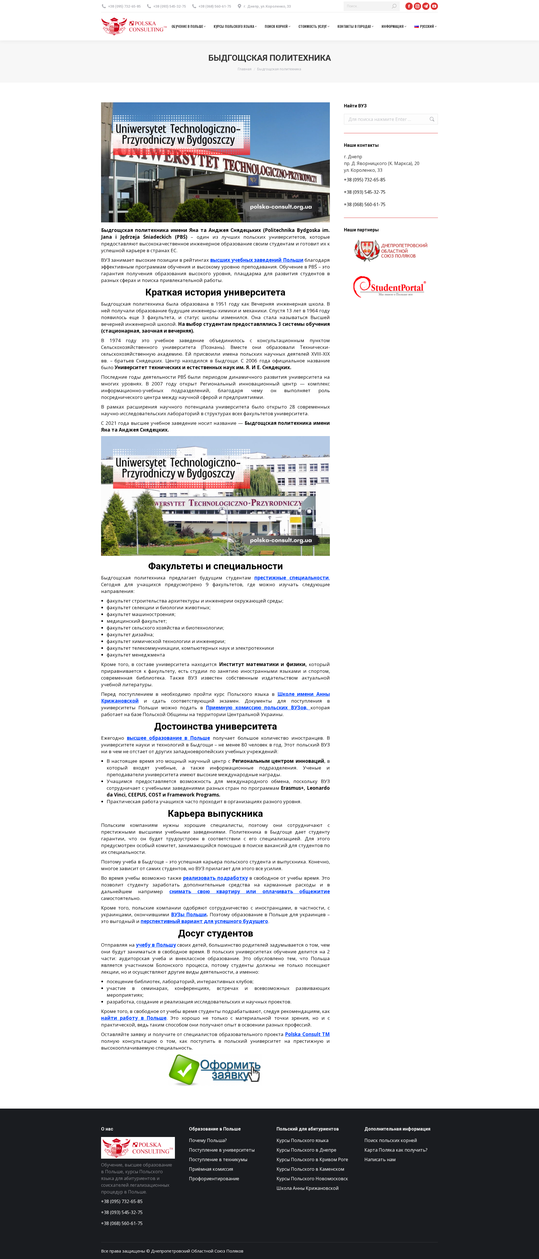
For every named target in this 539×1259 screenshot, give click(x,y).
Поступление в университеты (222, 1150)
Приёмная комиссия (211, 1169)
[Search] (394, 6)
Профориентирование (214, 1178)
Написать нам (380, 1159)
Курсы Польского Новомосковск (312, 1178)
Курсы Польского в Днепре (306, 1150)
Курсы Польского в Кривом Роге (312, 1159)
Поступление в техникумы (218, 1159)
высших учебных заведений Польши (256, 260)
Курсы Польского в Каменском (310, 1169)
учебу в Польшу (156, 945)
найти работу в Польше (133, 1018)
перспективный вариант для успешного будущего (204, 921)
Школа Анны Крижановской (308, 1188)
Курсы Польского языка (302, 1140)
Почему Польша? (208, 1140)
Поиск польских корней (390, 1140)
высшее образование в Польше (168, 738)
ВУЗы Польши (189, 914)
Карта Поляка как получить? (396, 1150)
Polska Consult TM (307, 1034)
